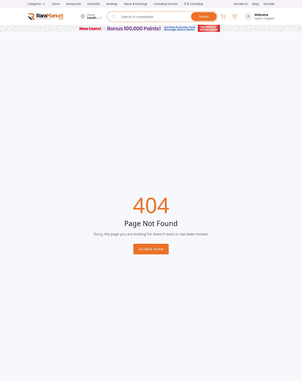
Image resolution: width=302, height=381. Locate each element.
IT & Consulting (193, 4)
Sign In (258, 18)
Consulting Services (166, 4)
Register (269, 18)
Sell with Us (241, 4)
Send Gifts (93, 4)
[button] (91, 16)
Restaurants (73, 4)
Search (203, 16)
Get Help (269, 4)
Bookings (112, 4)
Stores (56, 4)
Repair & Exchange (135, 4)
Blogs (255, 4)
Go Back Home (151, 249)
